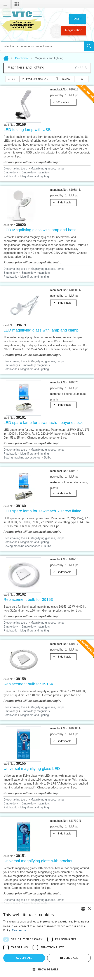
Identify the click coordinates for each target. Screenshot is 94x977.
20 (13, 79)
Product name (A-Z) (38, 79)
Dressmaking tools (15, 168)
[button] (47, 969)
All (83, 79)
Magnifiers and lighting (34, 176)
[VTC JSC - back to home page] (22, 21)
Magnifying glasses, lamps (47, 168)
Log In (77, 18)
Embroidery (10, 172)
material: (55, 393)
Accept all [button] (24, 958)
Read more (19, 930)
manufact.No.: (59, 89)
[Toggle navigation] (5, 4)
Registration (73, 30)
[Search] (89, 46)
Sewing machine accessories (21, 457)
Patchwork (21, 58)
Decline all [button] (69, 958)
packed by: (57, 95)
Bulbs (47, 457)
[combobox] (42, 46)
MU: (72, 95)
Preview (65, 79)
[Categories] (16, 4)
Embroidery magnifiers (35, 172)
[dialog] (47, 940)
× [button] (89, 908)
